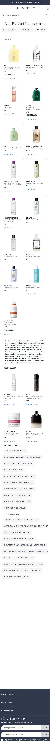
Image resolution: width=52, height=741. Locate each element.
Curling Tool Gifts (13, 470)
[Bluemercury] (25, 8)
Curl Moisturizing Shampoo (34, 67)
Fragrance (25, 30)
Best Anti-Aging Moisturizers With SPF (23, 564)
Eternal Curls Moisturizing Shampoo (33, 108)
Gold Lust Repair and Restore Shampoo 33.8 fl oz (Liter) (35, 434)
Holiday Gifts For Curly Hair (18, 463)
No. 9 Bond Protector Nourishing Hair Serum (13, 397)
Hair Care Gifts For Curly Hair (19, 476)
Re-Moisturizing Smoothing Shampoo (10, 323)
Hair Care (40, 30)
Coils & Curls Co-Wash (11, 287)
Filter (7, 39)
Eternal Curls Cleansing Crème (13, 148)
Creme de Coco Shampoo (34, 148)
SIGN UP (45, 727)
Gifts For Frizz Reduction (17, 495)
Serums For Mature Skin (16, 577)
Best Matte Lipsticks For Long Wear (22, 570)
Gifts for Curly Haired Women (19, 489)
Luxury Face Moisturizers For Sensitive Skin (26, 551)
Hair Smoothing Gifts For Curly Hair (22, 457)
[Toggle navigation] (2, 8)
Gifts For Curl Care (15, 451)
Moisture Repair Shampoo (34, 287)
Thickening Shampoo (10, 256)
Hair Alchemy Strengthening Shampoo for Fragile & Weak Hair (13, 68)
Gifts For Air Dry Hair (14, 508)
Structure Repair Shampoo (34, 183)
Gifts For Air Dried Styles (17, 501)
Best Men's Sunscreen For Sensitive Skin (24, 545)
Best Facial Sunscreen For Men (21, 520)
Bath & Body (9, 30)
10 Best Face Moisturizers (17, 532)
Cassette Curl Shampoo (33, 256)
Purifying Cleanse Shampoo (34, 220)
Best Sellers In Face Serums (18, 558)
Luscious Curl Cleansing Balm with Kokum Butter (13, 220)
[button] (47, 8)
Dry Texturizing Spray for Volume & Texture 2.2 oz (34, 397)
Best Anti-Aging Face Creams (18, 539)
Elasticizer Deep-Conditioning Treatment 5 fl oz (13, 434)
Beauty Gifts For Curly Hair (18, 482)
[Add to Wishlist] (23, 43)
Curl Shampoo (8, 107)
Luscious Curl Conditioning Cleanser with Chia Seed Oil (12, 183)
